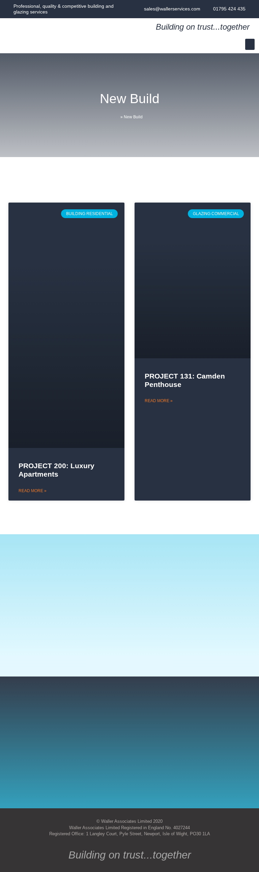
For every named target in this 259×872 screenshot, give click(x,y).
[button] (250, 44)
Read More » (33, 490)
